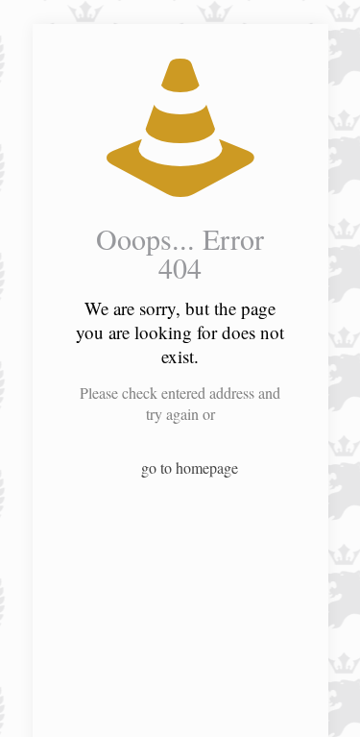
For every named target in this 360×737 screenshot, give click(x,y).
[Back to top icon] (320, 697)
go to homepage (189, 467)
